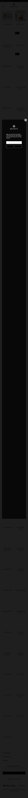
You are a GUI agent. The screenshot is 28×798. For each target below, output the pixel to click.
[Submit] (14, 146)
